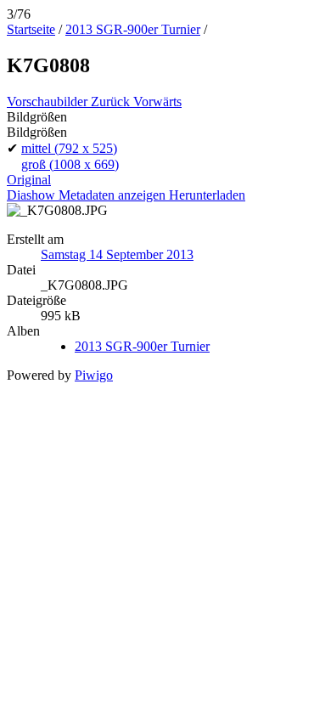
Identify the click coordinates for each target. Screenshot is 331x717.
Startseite (31, 29)
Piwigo (94, 375)
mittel (69, 148)
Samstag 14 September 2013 (117, 254)
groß (70, 164)
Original (29, 179)
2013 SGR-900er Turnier (132, 29)
